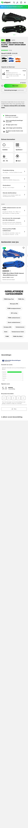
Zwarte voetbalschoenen (14, 322)
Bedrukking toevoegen (14, 90)
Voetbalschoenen (20, 327)
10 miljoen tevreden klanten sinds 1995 (14, 131)
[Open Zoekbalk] (14, 2)
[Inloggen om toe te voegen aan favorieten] (2, 86)
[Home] (5, 2)
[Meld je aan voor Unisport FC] (17, 2)
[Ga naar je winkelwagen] (21, 2)
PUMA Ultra (21, 299)
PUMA (7, 336)
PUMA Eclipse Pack (9, 299)
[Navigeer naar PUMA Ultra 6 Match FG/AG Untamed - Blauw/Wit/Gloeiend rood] (11, 59)
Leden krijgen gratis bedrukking (14, 128)
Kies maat (15, 85)
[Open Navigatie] (25, 2)
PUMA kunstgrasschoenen (14, 308)
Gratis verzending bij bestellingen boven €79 (14, 121)
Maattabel (24, 82)
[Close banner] (26, 7)
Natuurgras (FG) (14, 303)
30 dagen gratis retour (11, 124)
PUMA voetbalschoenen (14, 317)
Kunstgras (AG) (7, 327)
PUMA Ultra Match (17, 336)
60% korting (14, 313)
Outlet (5, 331)
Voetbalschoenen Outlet (18, 331)
